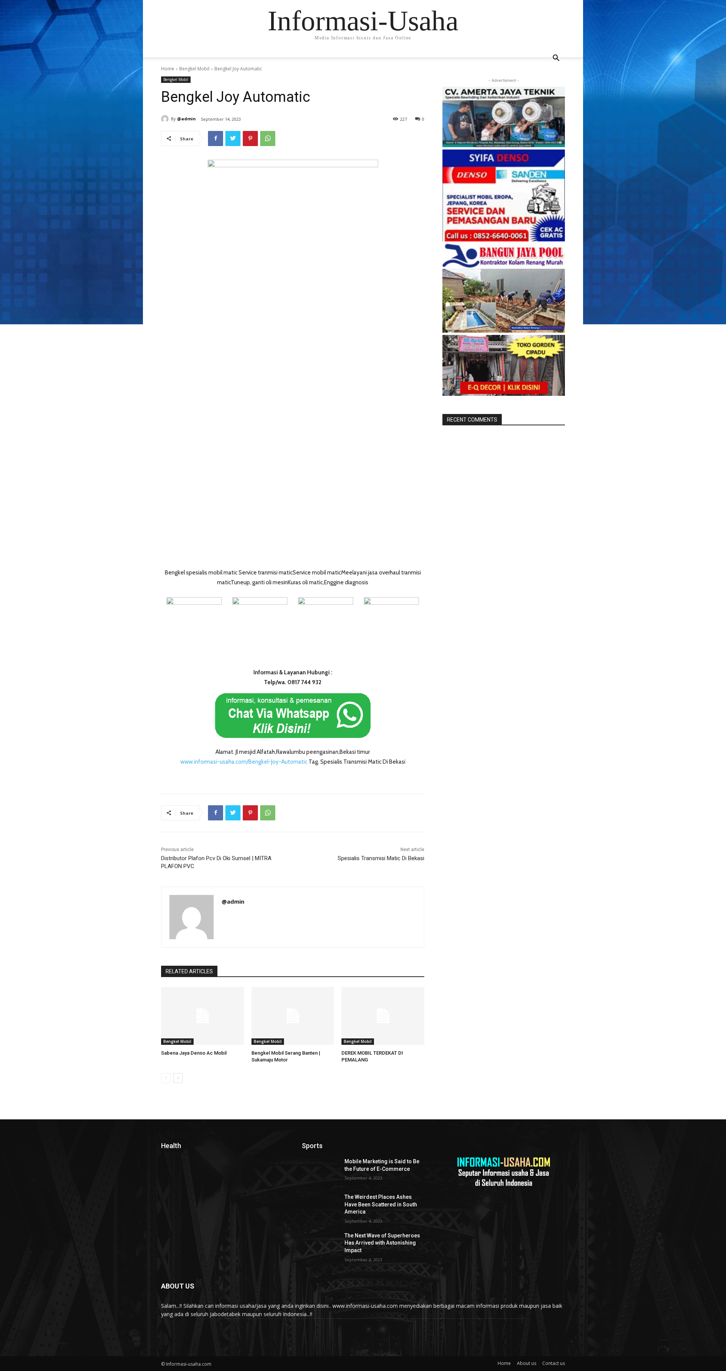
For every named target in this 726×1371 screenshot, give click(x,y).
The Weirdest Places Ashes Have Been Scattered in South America (380, 1204)
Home (167, 68)
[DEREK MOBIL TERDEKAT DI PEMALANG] (382, 1016)
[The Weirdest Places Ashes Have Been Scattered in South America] (320, 1206)
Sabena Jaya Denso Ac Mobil (193, 1053)
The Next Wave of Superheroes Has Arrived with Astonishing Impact (382, 1242)
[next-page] (178, 1078)
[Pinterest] (250, 138)
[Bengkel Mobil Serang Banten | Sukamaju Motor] (292, 1016)
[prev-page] (166, 1078)
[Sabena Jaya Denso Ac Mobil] (202, 1016)
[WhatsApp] (267, 138)
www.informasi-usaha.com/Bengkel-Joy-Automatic (243, 761)
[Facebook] (215, 138)
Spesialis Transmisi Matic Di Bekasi (381, 858)
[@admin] (166, 119)
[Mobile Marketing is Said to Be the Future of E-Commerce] (320, 1171)
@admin (186, 118)
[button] (556, 58)
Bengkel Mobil (194, 68)
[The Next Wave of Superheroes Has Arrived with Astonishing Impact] (320, 1245)
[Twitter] (232, 138)
